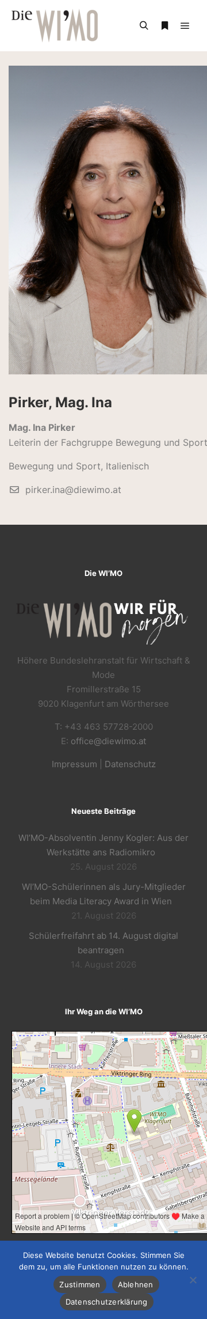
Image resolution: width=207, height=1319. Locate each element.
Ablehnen (136, 1284)
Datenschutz (130, 764)
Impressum (74, 764)
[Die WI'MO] (55, 25)
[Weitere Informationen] (164, 25)
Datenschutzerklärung (107, 1301)
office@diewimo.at (108, 741)
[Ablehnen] (192, 1280)
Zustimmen (79, 1284)
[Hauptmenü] (185, 25)
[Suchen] (143, 25)
